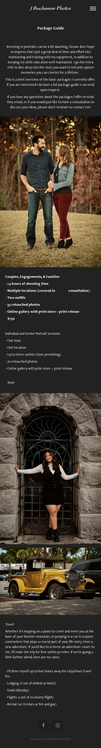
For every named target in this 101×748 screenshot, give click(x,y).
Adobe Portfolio (59, 739)
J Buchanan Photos (50, 8)
